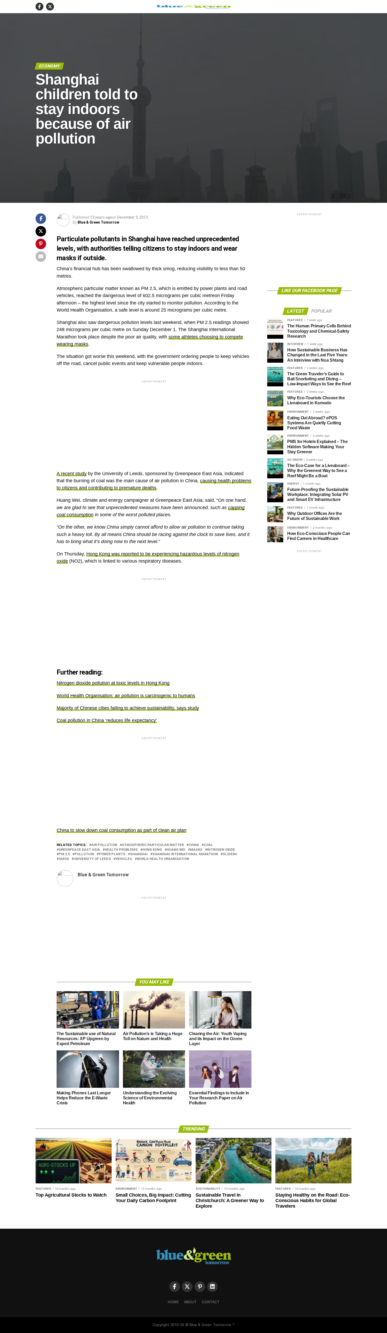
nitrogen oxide (221, 850)
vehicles (124, 859)
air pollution (104, 845)
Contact (211, 1302)
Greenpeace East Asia (79, 850)
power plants (112, 854)
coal (208, 845)
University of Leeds (92, 859)
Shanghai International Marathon (185, 854)
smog (64, 859)
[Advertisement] (154, 421)
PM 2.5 (64, 854)
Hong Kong (152, 850)
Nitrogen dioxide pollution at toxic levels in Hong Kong (113, 683)
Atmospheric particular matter (153, 845)
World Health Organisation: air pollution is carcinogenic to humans (126, 695)
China (193, 845)
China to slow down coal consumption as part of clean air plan (121, 830)
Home (173, 1302)
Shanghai (139, 854)
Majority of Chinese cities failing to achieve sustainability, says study (128, 708)
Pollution (84, 854)
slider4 (230, 854)
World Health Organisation (163, 859)
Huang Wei (176, 850)
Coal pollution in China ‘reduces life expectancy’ (107, 720)
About (190, 1302)
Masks (196, 850)
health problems (121, 850)
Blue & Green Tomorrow (98, 222)
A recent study (72, 473)
